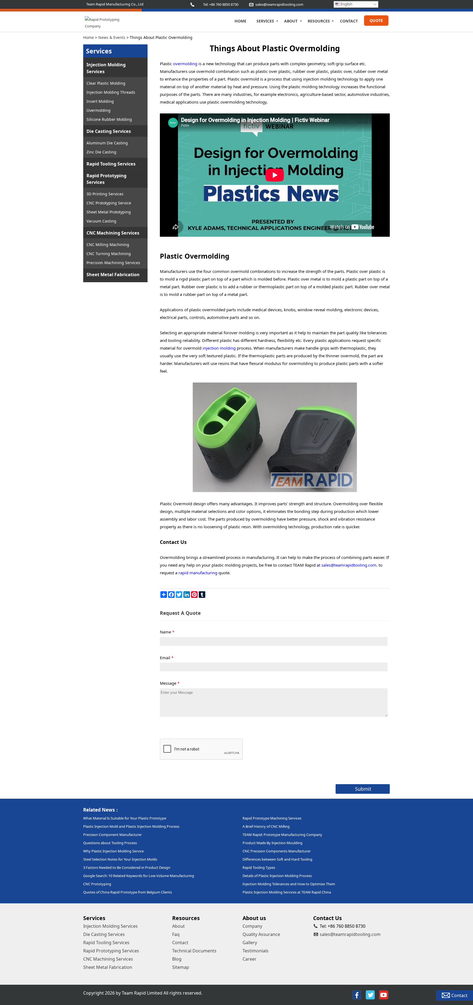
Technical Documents (194, 951)
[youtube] (384, 995)
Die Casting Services (108, 131)
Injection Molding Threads (110, 92)
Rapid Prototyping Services (106, 179)
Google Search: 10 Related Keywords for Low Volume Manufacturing (138, 875)
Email (167, 657)
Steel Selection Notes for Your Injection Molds (120, 859)
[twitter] (370, 995)
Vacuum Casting (101, 221)
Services (265, 21)
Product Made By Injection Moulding (272, 842)
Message (170, 683)
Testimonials (256, 951)
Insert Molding (100, 101)
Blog (176, 959)
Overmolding (98, 110)
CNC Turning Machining (108, 253)
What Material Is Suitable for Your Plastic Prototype (124, 818)
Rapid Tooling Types (259, 867)
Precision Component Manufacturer (112, 834)
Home (240, 21)
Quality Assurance (261, 934)
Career (249, 959)
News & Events (111, 37)
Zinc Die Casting (101, 152)
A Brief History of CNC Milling (266, 826)
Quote (376, 20)
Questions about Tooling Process (110, 842)
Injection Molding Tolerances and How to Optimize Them (289, 883)
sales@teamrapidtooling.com (350, 934)
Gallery (250, 943)
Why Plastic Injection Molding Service (113, 851)
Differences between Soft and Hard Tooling (277, 859)
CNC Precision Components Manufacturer (277, 851)
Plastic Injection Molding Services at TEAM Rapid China (287, 892)
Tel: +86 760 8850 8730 (220, 4)
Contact (349, 21)
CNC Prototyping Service (108, 202)
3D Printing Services (104, 193)
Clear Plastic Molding (105, 83)
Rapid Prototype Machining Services (272, 818)
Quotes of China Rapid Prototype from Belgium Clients (127, 892)
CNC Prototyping (97, 883)
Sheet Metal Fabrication (113, 275)
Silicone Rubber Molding (109, 119)
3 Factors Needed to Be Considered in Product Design (126, 867)
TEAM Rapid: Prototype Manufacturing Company (282, 834)
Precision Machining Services (113, 262)
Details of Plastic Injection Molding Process (277, 875)
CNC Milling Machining (107, 244)
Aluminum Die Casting (107, 142)
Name (167, 632)
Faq (176, 934)
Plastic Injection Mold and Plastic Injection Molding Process (131, 826)
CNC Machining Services (112, 233)
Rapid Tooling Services (110, 164)
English (346, 4)
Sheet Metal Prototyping (108, 212)
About (291, 21)
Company (252, 926)
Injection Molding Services (106, 68)
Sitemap (180, 967)
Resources (319, 21)
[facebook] (357, 995)
